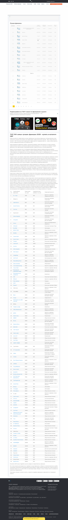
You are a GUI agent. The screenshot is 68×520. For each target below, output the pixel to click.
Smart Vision (16, 239)
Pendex (14, 435)
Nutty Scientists (16, 263)
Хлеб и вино (16, 396)
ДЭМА (14, 313)
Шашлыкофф (16, 400)
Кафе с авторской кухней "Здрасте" (29, 62)
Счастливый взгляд (17, 265)
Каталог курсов (42, 489)
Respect (15, 285)
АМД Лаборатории (17, 309)
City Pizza (15, 410)
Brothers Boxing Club (17, 374)
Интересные (14, 511)
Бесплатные (11, 497)
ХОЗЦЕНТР (15, 407)
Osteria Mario (16, 455)
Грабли (14, 402)
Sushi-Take (15, 340)
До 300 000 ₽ (30, 497)
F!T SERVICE (16, 423)
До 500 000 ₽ (36, 497)
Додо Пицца (24, 83)
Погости (15, 398)
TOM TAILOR (16, 329)
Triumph (15, 241)
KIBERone (24, 87)
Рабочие (27, 511)
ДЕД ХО (23, 43)
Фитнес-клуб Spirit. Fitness (27, 66)
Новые (10, 511)
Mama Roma (16, 421)
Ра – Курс (15, 195)
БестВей (15, 228)
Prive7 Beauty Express (18, 360)
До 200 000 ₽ (23, 497)
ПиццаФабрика (16, 366)
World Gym (15, 457)
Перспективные (21, 511)
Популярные (11, 504)
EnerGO (23, 79)
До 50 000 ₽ (17, 497)
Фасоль (23, 32)
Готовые (28, 504)
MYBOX (23, 70)
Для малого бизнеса (49, 511)
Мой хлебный (16, 281)
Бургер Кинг (16, 461)
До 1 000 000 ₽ (43, 497)
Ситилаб (23, 91)
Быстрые (37, 511)
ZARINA (15, 363)
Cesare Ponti (16, 236)
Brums (14, 320)
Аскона (15, 428)
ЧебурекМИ (24, 98)
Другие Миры (24, 36)
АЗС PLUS (15, 258)
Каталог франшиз (13, 484)
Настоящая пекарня (26, 51)
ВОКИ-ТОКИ (16, 230)
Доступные (42, 511)
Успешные (17, 504)
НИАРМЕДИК (16, 442)
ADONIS (23, 55)
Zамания (15, 448)
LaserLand (15, 243)
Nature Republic (16, 216)
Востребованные (34, 504)
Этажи (14, 297)
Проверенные (22, 504)
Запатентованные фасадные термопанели (28, 28)
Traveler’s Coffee (16, 433)
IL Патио (15, 437)
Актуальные (32, 511)
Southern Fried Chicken (18, 439)
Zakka (14, 353)
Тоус (14, 418)
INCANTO (15, 372)
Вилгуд (14, 386)
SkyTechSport (24, 102)
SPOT (14, 283)
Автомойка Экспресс (26, 47)
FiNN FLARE (16, 333)
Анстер (15, 246)
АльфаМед (15, 255)
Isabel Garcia (16, 202)
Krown (14, 223)
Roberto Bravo (16, 324)
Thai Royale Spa (16, 380)
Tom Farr (15, 209)
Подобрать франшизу (51, 1)
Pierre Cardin (16, 369)
